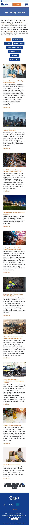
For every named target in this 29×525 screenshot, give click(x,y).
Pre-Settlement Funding (14, 47)
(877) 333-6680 (6, 1)
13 (23, 485)
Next (14, 487)
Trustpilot (14, 509)
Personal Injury (18, 43)
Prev (6, 484)
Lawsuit (8, 43)
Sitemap (19, 517)
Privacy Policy (19, 515)
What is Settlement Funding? (11, 464)
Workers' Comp (14, 59)
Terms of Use (12, 515)
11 (16, 485)
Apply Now (16, 4)
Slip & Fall (14, 55)
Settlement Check (14, 51)
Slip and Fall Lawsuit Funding (12, 425)
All (8, 39)
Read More (6, 107)
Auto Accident (17, 39)
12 (20, 485)
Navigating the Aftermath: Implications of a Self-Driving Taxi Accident (13, 381)
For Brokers (5, 515)
